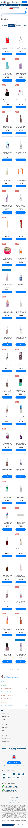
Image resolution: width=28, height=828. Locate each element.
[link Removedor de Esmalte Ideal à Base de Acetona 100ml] (7, 145)
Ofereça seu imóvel (6, 741)
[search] (14, 12)
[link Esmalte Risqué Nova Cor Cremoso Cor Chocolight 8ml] (7, 567)
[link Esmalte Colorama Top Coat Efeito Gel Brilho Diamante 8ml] (21, 198)
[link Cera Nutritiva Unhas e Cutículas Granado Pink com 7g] (7, 250)
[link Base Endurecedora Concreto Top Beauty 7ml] (21, 382)
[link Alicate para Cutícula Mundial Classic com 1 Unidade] (7, 39)
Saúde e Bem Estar (8, 692)
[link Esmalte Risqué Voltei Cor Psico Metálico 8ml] (21, 435)
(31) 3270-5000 (10, 786)
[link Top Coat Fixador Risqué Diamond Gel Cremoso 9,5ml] (7, 92)
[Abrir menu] (2, 9)
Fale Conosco (5, 727)
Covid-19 (14, 800)
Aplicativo (4, 719)
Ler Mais (24, 22)
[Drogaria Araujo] (14, 8)
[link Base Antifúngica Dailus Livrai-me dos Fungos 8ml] (21, 409)
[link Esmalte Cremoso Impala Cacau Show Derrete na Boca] (21, 118)
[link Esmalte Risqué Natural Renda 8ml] (21, 145)
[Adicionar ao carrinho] (7, 54)
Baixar (24, 2)
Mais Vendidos (18, 25)
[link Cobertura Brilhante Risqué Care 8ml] (21, 462)
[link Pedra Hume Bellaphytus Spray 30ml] (21, 277)
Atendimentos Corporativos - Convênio (10, 722)
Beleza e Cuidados (11, 16)
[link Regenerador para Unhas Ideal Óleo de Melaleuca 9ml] (21, 594)
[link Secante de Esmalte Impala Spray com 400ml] (21, 224)
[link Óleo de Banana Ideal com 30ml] (21, 250)
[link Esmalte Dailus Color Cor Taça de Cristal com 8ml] (7, 277)
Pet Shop (5, 702)
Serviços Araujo (5, 724)
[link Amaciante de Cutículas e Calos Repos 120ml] (7, 488)
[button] (19, 825)
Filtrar (5, 25)
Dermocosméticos (8, 688)
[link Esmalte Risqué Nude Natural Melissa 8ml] (7, 409)
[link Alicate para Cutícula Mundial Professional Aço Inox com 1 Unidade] (21, 39)
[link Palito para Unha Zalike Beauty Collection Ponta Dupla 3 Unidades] (7, 224)
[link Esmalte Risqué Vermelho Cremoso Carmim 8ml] (7, 541)
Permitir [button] (4, 824)
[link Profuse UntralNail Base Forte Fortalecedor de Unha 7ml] (21, 171)
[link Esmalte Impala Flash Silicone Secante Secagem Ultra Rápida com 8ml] (7, 515)
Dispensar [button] (10, 824)
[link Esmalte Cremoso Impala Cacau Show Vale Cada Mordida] (7, 118)
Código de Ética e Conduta (14, 802)
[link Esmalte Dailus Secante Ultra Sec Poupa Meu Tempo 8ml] (21, 647)
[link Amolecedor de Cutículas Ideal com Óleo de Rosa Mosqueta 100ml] (7, 435)
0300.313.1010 (10, 790)
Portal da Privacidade (14, 797)
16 (18, 669)
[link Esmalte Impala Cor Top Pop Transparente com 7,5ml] (21, 330)
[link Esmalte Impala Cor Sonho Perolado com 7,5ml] (21, 567)
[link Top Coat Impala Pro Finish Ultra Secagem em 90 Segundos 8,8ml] (7, 65)
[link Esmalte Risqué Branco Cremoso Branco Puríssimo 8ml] (21, 488)
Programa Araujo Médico (7, 733)
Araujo (4, 16)
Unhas (18, 16)
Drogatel (11, 783)
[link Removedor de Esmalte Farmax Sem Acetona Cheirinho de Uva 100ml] (21, 65)
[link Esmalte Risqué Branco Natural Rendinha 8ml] (21, 303)
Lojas (3, 730)
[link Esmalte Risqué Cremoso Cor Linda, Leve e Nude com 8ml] (7, 382)
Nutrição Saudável (7, 705)
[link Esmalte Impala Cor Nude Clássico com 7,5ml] (7, 330)
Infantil (4, 685)
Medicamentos (7, 681)
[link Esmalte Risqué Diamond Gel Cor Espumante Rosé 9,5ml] (7, 647)
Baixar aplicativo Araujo (14, 762)
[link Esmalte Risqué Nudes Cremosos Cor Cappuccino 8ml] (7, 462)
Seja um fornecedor (6, 738)
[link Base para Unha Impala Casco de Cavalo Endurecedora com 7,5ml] (7, 620)
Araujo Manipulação (6, 716)
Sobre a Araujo (5, 713)
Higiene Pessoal (7, 698)
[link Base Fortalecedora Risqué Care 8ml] (7, 171)
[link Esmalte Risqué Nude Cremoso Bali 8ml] (7, 594)
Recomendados (11, 25)
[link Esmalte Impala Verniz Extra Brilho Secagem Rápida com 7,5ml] (7, 198)
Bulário (3, 744)
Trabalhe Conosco (6, 735)
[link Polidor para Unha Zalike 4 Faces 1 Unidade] (21, 515)
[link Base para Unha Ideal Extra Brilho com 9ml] (7, 356)
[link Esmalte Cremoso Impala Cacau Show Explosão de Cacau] (21, 620)
